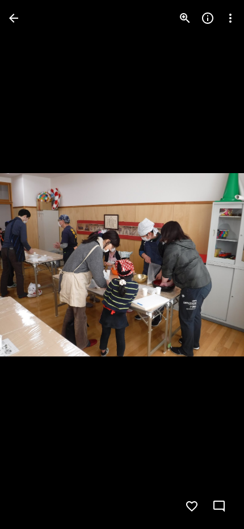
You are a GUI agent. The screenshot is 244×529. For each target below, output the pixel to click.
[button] (32, 264)
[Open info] (207, 18)
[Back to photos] (13, 18)
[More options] (230, 18)
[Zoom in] (185, 18)
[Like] (192, 506)
